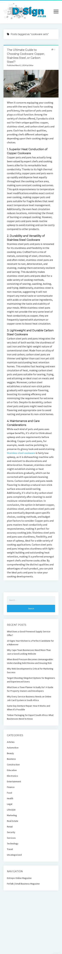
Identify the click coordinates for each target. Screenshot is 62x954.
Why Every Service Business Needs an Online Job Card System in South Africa (29, 698)
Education (12, 770)
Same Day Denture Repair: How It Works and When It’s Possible (28, 707)
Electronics (12, 775)
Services (11, 837)
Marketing (12, 815)
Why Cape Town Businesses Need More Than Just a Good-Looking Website (29, 652)
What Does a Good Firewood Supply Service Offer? (28, 633)
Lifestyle (11, 809)
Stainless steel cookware (21, 453)
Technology (12, 843)
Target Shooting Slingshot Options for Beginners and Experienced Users (31, 679)
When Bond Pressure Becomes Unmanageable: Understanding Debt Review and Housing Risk (30, 661)
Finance (11, 787)
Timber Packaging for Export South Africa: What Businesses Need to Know (30, 717)
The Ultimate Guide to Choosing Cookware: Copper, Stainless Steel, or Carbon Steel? (31, 84)
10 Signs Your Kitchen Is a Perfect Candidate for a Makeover (30, 642)
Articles (11, 741)
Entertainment (14, 781)
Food (9, 792)
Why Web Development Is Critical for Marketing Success (30, 670)
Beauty (10, 753)
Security (11, 832)
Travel (10, 849)
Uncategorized (14, 854)
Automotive (13, 747)
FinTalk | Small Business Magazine (23, 883)
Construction (13, 764)
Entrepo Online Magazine (19, 878)
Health (10, 798)
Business (11, 758)
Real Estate (12, 820)
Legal (9, 804)
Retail (10, 826)
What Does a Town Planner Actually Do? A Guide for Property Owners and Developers (30, 689)
